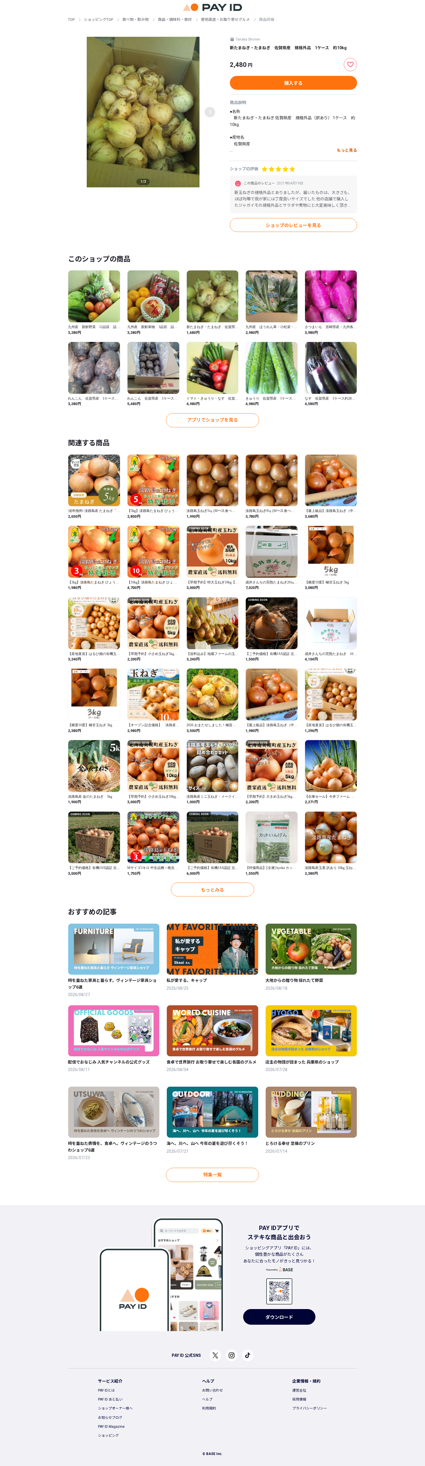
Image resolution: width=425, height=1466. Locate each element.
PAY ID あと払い (110, 1399)
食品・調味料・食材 (175, 19)
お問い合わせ (212, 1390)
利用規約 (209, 1408)
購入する (293, 83)
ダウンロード (279, 1317)
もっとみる (212, 890)
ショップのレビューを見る (293, 225)
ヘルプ (207, 1399)
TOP (71, 19)
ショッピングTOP (98, 19)
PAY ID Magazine (111, 1427)
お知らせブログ (110, 1418)
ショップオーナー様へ (115, 1408)
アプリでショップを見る (212, 420)
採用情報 (299, 1399)
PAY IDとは (106, 1390)
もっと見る (347, 150)
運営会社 (299, 1390)
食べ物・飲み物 (135, 19)
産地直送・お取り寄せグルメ (225, 19)
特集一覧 (212, 1175)
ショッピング (108, 1436)
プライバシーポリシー (309, 1408)
